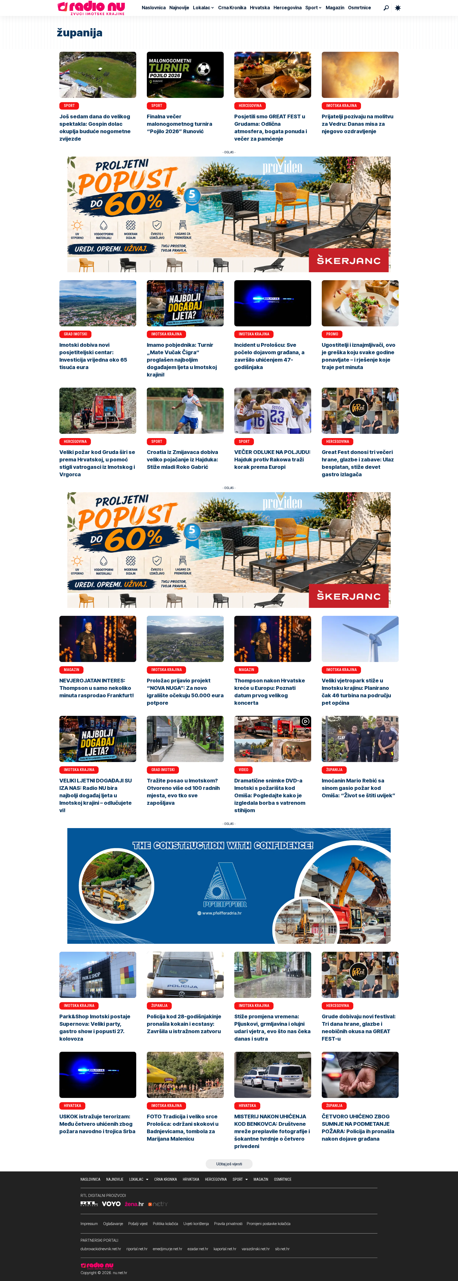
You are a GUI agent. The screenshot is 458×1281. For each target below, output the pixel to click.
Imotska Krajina (341, 105)
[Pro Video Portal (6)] (229, 214)
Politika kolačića (165, 1223)
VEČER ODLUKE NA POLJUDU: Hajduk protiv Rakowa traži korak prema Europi (272, 459)
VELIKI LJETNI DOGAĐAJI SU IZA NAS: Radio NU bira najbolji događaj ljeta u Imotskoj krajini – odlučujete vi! (95, 795)
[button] (386, 8)
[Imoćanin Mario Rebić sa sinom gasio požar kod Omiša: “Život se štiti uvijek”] (360, 739)
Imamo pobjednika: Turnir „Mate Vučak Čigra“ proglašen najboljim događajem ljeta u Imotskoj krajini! (182, 360)
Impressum (89, 1223)
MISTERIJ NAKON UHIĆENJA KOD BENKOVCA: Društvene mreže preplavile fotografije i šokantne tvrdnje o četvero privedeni (272, 1131)
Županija (334, 770)
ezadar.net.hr (198, 1249)
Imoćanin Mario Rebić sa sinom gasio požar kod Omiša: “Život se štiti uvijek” (358, 788)
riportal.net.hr (137, 1249)
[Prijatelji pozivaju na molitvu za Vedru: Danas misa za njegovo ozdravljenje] (360, 75)
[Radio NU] (91, 8)
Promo (332, 334)
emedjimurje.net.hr (167, 1249)
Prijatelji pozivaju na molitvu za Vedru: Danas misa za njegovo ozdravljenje (357, 124)
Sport (69, 105)
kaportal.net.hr (225, 1249)
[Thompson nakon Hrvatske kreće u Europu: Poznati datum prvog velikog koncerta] (272, 639)
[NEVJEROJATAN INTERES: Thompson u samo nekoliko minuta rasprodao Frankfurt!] (97, 639)
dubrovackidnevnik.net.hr (101, 1249)
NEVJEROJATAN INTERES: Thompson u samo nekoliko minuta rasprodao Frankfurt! (96, 688)
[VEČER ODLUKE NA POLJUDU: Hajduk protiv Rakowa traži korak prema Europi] (272, 411)
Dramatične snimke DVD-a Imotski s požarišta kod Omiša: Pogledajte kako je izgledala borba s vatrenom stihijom (269, 795)
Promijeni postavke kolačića (268, 1223)
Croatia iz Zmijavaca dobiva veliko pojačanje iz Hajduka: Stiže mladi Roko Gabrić (182, 459)
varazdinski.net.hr (256, 1249)
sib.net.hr (282, 1249)
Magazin (71, 670)
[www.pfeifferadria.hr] (229, 885)
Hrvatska (72, 1105)
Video (243, 770)
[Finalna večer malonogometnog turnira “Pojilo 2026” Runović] (185, 75)
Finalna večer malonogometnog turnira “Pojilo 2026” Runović (179, 124)
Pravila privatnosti (228, 1223)
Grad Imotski (75, 334)
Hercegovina (250, 105)
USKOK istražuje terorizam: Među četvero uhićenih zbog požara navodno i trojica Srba (97, 1124)
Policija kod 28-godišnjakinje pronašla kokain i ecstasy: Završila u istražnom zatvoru (184, 1024)
